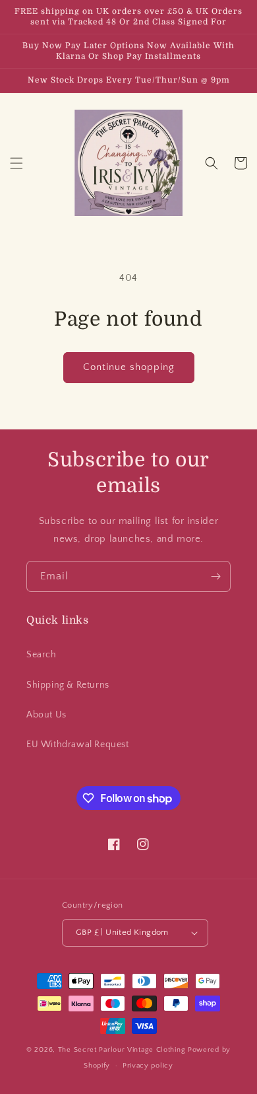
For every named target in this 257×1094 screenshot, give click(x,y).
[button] (16, 163)
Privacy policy (148, 1066)
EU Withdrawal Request (77, 744)
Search (41, 654)
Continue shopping (129, 367)
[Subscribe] (215, 576)
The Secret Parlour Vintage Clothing (123, 1050)
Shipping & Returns (67, 685)
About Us (46, 715)
